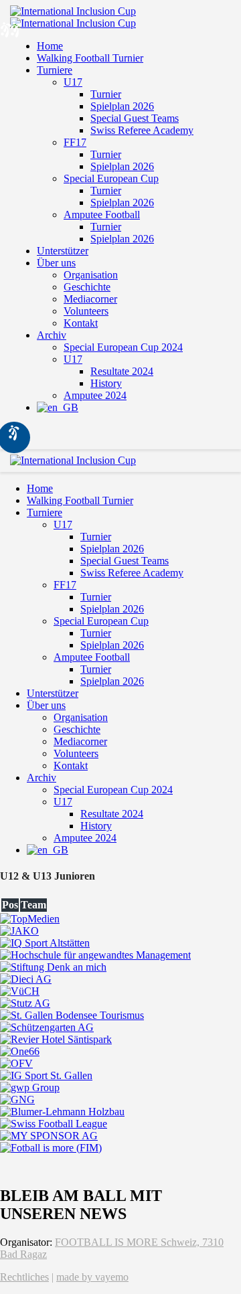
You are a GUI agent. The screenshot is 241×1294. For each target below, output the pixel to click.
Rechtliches (24, 1277)
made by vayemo (92, 1277)
